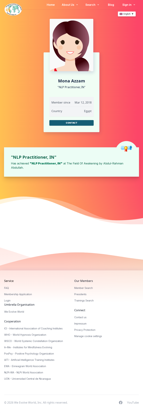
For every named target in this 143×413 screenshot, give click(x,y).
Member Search (83, 287)
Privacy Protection (84, 329)
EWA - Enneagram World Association (25, 366)
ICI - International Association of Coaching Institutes (33, 328)
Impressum (80, 323)
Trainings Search (84, 300)
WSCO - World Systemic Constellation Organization (33, 341)
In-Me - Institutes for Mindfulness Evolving (28, 347)
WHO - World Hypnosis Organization (25, 334)
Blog (111, 4)
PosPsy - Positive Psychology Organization (29, 353)
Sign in (127, 4)
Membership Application (18, 294)
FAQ (6, 287)
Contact (71, 122)
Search (90, 4)
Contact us (80, 317)
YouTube (133, 402)
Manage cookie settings (88, 336)
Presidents (80, 294)
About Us (68, 4)
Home (51, 4)
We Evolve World (14, 311)
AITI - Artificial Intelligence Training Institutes (29, 359)
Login (7, 300)
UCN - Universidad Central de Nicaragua (27, 378)
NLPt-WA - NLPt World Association (23, 372)
